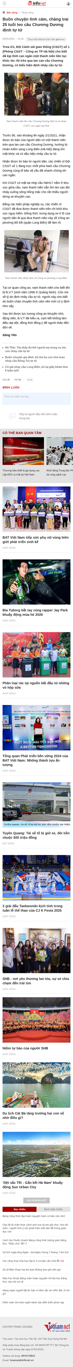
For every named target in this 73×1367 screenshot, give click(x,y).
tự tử (30, 379)
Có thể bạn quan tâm (22, 433)
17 (25, 1243)
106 (61, 1260)
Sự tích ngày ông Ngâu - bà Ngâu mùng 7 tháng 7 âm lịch (36, 1252)
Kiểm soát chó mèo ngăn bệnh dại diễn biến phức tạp (33, 1302)
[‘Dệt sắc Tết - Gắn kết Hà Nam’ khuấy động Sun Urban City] (36, 1154)
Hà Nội (18, 379)
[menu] (4, 4)
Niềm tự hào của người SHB (25, 1048)
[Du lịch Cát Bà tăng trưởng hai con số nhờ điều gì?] (36, 1085)
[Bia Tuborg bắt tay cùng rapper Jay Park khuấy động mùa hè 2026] (36, 582)
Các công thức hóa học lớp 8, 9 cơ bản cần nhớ (29, 1260)
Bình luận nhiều (53, 1209)
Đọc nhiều (19, 1209)
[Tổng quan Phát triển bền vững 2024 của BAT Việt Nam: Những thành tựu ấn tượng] (36, 727)
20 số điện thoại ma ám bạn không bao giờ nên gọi (32, 1269)
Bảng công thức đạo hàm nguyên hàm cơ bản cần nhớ (34, 1216)
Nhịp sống (28, 12)
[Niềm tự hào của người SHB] (36, 1020)
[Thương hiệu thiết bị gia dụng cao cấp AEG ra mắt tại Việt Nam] (23, 451)
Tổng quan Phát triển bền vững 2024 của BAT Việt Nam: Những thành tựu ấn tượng (35, 760)
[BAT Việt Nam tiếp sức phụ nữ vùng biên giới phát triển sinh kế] (36, 509)
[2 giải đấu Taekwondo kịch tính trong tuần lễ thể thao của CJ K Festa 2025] (36, 877)
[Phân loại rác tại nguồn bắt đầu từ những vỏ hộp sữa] (36, 654)
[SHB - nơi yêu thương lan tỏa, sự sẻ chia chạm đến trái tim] (36, 950)
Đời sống (12, 12)
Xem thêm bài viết (36, 1200)
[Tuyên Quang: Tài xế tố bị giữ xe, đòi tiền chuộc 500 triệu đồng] (36, 805)
